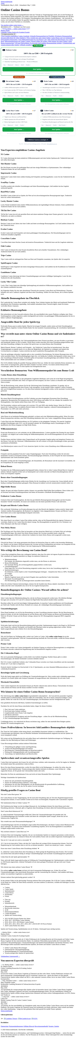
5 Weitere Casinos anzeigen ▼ (38, 140)
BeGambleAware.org (52, 144)
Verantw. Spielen (53, 1026)
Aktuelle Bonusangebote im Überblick (42, 36)
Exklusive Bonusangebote (63, 36)
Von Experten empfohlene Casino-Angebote (15, 36)
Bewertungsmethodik (41, 1026)
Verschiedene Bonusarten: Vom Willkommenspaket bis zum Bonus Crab (24, 39)
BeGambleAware (24, 1018)
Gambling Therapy (11, 1018)
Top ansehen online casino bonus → (12, 25)
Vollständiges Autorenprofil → (10, 956)
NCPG (34, 1018)
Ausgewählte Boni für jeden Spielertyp (13, 38)
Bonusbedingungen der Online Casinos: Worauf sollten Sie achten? (26, 41)
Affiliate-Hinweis (28, 1026)
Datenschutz (5, 1026)
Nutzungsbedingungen (16, 1026)
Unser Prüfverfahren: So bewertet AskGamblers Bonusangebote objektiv (38, 43)
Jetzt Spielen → (38, 69)
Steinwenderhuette (6, 1)
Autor (2, 3)
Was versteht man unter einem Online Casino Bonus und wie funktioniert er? (50, 38)
